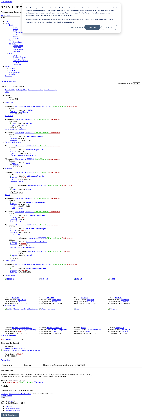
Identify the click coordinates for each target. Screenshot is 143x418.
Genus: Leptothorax (94, 330)
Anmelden (5, 360)
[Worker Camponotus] (47, 309)
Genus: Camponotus (59, 330)
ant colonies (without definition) (15, 129)
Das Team (4, 394)
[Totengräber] (113, 309)
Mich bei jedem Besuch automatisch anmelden (58, 365)
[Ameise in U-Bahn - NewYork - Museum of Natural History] (13, 253)
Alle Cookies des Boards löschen (20, 394)
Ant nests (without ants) (13, 142)
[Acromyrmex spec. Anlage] (13, 155)
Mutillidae (8, 168)
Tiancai (23, 125)
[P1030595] (13, 112)
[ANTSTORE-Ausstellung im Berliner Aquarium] (13, 238)
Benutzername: (7, 365)
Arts (19, 234)
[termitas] (13, 189)
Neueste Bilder (10, 90)
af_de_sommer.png (7, 2)
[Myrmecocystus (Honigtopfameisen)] (13, 272)
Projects (20, 221)
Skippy (88, 331)
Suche (7, 92)
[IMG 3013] (43, 279)
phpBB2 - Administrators (23, 106)
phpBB (11, 401)
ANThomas (24, 112)
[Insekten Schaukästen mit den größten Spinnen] (21, 309)
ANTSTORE (46, 106)
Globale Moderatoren (59, 106)
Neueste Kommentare (35, 90)
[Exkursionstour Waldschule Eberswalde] (13, 221)
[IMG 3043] (13, 125)
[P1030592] (112, 279)
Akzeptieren (92, 27)
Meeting (20, 208)
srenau (54, 331)
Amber (7, 195)
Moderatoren (37, 106)
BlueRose (16, 165)
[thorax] (76, 309)
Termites (20, 182)
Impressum (8, 406)
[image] (13, 163)
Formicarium (9, 102)
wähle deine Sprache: (125, 83)
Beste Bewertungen (50, 90)
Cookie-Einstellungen (75, 27)
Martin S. (24, 244)
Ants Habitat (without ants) (26, 155)
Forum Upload (10, 261)
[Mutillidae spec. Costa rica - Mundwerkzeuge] (13, 185)
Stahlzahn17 (9, 339)
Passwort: (27, 365)
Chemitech (124, 331)
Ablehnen (109, 27)
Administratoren (72, 106)
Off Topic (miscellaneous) (26, 247)
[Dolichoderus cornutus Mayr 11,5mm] (13, 210)
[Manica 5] (13, 257)
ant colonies (9, 116)
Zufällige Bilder (21, 90)
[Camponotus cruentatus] (13, 140)
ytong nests (90, 300)
